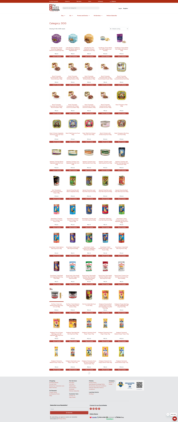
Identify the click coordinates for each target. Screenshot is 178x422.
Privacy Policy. (62, 418)
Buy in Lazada (122, 113)
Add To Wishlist (56, 56)
